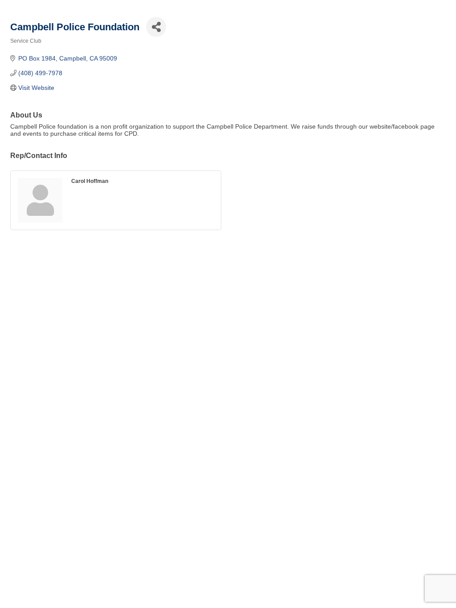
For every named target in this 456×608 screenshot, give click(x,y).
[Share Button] (156, 27)
